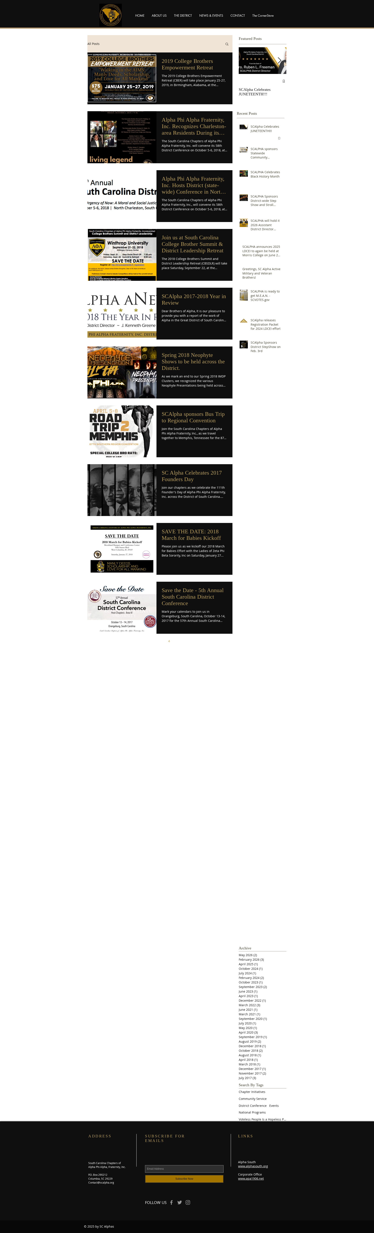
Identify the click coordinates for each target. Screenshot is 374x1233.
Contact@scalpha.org (101, 1182)
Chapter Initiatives (252, 1092)
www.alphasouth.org (253, 1166)
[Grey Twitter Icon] (180, 1202)
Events (274, 1106)
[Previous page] (133, 641)
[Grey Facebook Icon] (171, 1202)
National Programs (252, 1112)
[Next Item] (279, 60)
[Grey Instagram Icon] (188, 1202)
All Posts (93, 44)
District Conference (253, 1106)
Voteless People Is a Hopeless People (262, 1119)
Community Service (253, 1099)
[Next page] (187, 641)
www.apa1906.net (251, 1178)
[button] (227, 44)
